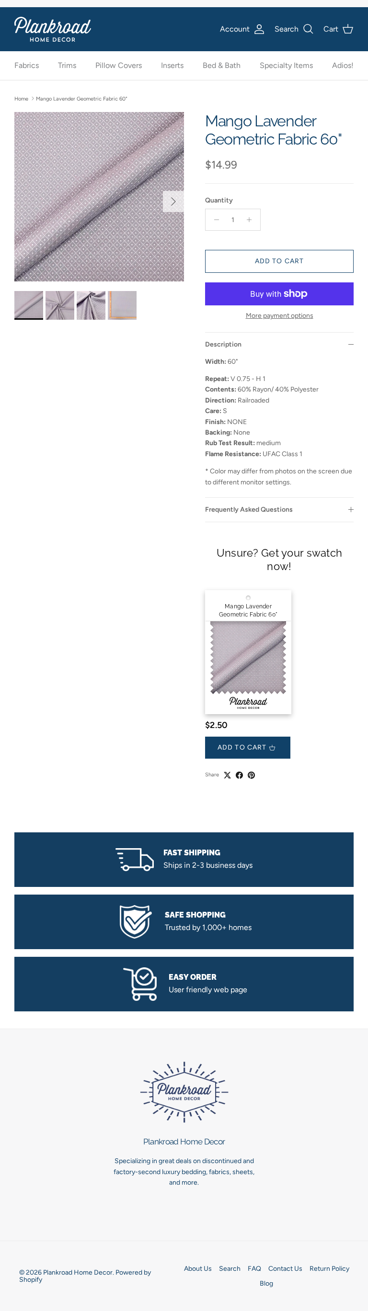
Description (223, 344)
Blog (266, 1283)
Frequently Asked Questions (249, 509)
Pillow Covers (118, 65)
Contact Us (285, 1269)
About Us (198, 1269)
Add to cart (279, 261)
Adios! (343, 65)
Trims (67, 65)
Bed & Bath (222, 65)
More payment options (279, 316)
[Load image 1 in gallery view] (99, 196)
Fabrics (26, 65)
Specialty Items (286, 65)
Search (230, 1269)
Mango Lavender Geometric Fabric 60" (81, 98)
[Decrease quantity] (214, 219)
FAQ (254, 1269)
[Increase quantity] (251, 219)
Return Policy (329, 1269)
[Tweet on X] (227, 775)
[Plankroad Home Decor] (52, 29)
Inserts (172, 65)
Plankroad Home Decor (78, 1272)
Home (21, 98)
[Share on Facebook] (239, 775)
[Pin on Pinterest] (251, 775)
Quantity (219, 200)
